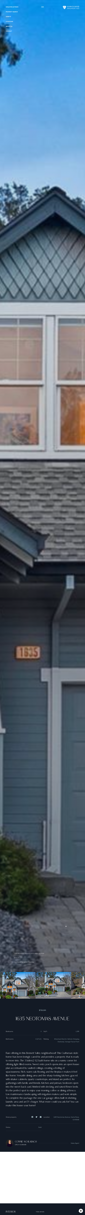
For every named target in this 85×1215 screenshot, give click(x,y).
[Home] (71, 7)
